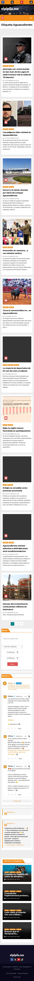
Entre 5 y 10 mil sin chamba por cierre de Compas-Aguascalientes (15, 193)
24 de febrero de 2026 (11, 80)
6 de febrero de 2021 (11, 612)
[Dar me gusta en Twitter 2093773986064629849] (15, 728)
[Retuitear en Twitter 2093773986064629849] (12, 728)
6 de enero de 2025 (10, 374)
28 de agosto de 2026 (13, 879)
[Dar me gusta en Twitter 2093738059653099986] (15, 794)
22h (26, 736)
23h (26, 766)
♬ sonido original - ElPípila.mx (14, 845)
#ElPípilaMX (12, 754)
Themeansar (17, 969)
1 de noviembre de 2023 (12, 434)
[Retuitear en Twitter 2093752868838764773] (12, 759)
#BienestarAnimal (19, 752)
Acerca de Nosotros (23, 973)
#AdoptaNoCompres (23, 750)
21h (26, 696)
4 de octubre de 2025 (11, 256)
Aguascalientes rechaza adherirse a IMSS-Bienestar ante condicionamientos (15, 548)
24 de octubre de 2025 (11, 198)
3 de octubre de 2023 (11, 554)
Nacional (5, 65)
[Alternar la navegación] (31, 18)
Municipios (12, 872)
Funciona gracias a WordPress (11, 966)
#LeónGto (11, 752)
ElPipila (10, 696)
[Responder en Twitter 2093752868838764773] (9, 759)
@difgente (11, 720)
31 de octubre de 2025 (11, 138)
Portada (11, 65)
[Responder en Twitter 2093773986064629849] (9, 728)
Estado (5, 247)
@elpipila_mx (19, 696)
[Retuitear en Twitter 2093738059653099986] (12, 794)
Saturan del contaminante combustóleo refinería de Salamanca (15, 607)
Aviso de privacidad (11, 973)
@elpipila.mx (11, 812)
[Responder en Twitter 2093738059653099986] (9, 794)
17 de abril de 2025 (10, 316)
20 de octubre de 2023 (11, 493)
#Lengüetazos (12, 750)
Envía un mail (17, 977)
